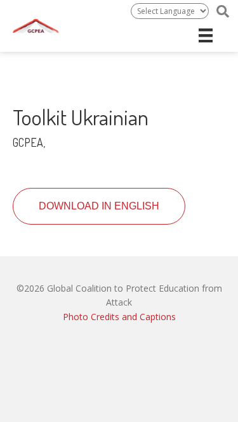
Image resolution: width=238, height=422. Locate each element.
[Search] (222, 11)
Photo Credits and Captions (119, 317)
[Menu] (205, 35)
